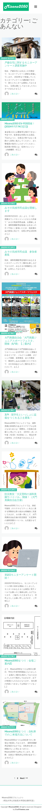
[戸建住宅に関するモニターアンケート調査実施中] (21, 48)
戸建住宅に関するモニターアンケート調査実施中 (21, 64)
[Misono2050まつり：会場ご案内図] (21, 635)
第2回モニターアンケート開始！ (20, 576)
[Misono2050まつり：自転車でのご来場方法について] (21, 713)
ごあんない (14, 94)
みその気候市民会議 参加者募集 (21, 253)
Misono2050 (14, 807)
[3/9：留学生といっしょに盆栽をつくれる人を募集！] (21, 395)
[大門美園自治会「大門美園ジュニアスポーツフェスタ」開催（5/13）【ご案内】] (21, 307)
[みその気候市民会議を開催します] (21, 183)
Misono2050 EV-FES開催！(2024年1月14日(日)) (20, 125)
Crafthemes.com (22, 809)
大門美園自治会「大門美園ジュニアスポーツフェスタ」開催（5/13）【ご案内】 (21, 340)
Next (22, 778)
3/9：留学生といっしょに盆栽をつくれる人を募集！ (20, 416)
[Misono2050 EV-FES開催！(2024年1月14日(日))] (21, 110)
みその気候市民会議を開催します (21, 209)
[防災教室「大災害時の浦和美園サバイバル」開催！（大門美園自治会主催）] (21, 470)
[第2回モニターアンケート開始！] (21, 554)
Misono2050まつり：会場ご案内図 (20, 662)
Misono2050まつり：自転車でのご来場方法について (20, 733)
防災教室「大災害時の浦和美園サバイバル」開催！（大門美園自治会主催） (21, 497)
